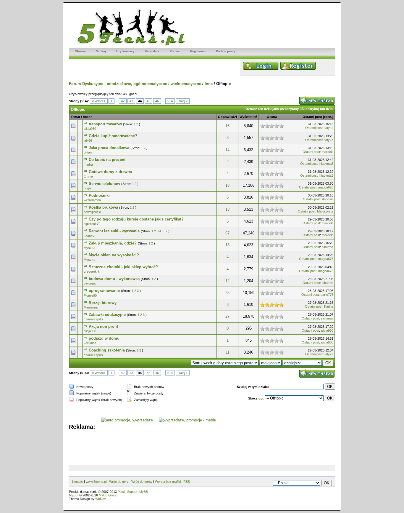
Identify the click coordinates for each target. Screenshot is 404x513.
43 (131, 101)
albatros (327, 247)
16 (227, 126)
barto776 (327, 294)
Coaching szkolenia (107, 350)
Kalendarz (152, 51)
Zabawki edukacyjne (107, 314)
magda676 (325, 187)
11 (228, 352)
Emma (88, 176)
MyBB (73, 495)
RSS (186, 481)
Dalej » (183, 101)
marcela (327, 152)
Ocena (272, 117)
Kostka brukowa (103, 207)
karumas (90, 343)
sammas (327, 318)
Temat (75, 117)
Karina (328, 306)
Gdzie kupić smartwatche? (113, 136)
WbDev (100, 499)
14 (227, 150)
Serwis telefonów (104, 183)
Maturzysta (325, 211)
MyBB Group (108, 495)
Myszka (89, 248)
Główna (80, 51)
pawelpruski (92, 212)
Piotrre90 (90, 295)
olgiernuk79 (92, 224)
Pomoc (175, 51)
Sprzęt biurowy (103, 303)
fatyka (328, 128)
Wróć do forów (141, 481)
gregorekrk (92, 271)
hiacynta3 (326, 163)
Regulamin (198, 51)
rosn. (328, 117)
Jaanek (89, 236)
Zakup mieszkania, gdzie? (113, 243)
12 (227, 281)
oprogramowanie (104, 290)
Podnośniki (99, 195)
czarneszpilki (93, 319)
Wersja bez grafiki (168, 481)
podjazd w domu (104, 338)
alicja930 (90, 128)
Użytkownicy (125, 51)
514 (170, 101)
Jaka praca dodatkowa (109, 148)
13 (227, 209)
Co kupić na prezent (107, 159)
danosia (327, 199)
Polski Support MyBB (133, 491)
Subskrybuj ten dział (317, 109)
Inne (209, 83)
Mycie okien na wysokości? (114, 255)
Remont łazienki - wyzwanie (114, 231)
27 (227, 316)
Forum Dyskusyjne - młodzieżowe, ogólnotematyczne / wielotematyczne (135, 83)
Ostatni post (312, 117)
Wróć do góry (119, 481)
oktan (88, 152)
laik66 (88, 140)
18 (227, 185)
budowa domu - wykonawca (114, 279)
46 (157, 101)
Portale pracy (225, 51)
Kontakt (77, 481)
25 (227, 292)
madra (88, 164)
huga (87, 188)
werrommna (92, 200)
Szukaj (101, 51)
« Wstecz (99, 101)
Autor (87, 117)
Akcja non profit (103, 326)
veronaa (90, 283)
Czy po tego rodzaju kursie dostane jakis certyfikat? (136, 219)
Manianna (91, 307)
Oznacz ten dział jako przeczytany (272, 109)
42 (123, 101)
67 (227, 233)
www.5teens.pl (96, 481)
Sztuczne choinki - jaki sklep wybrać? (123, 267)
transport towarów (105, 124)
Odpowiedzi (227, 117)
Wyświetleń (248, 117)
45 (148, 101)
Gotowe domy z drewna (110, 172)
